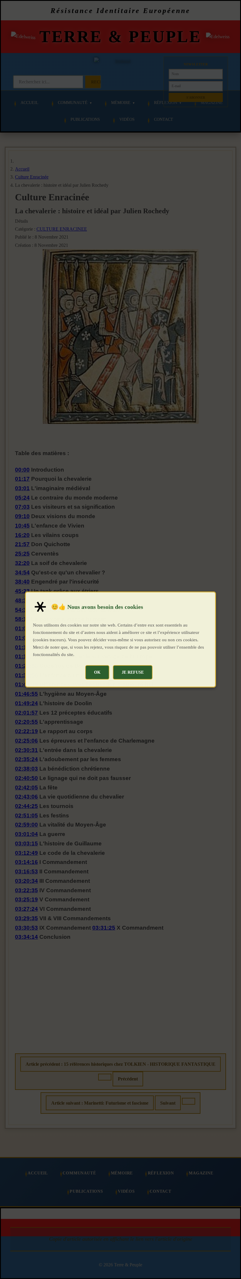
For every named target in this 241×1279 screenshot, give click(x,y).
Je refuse (133, 672)
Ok (97, 672)
